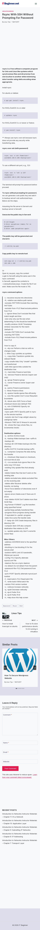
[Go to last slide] (5, 668)
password (6, 606)
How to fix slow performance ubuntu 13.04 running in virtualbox (30, 626)
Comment (7, 715)
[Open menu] (36, 3)
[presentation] (20, 660)
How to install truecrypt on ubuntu (9, 623)
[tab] (16, 688)
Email (6, 752)
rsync (15, 606)
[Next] (34, 668)
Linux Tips (7, 22)
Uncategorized (7, 11)
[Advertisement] (20, 44)
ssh (21, 606)
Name (6, 743)
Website (6, 762)
